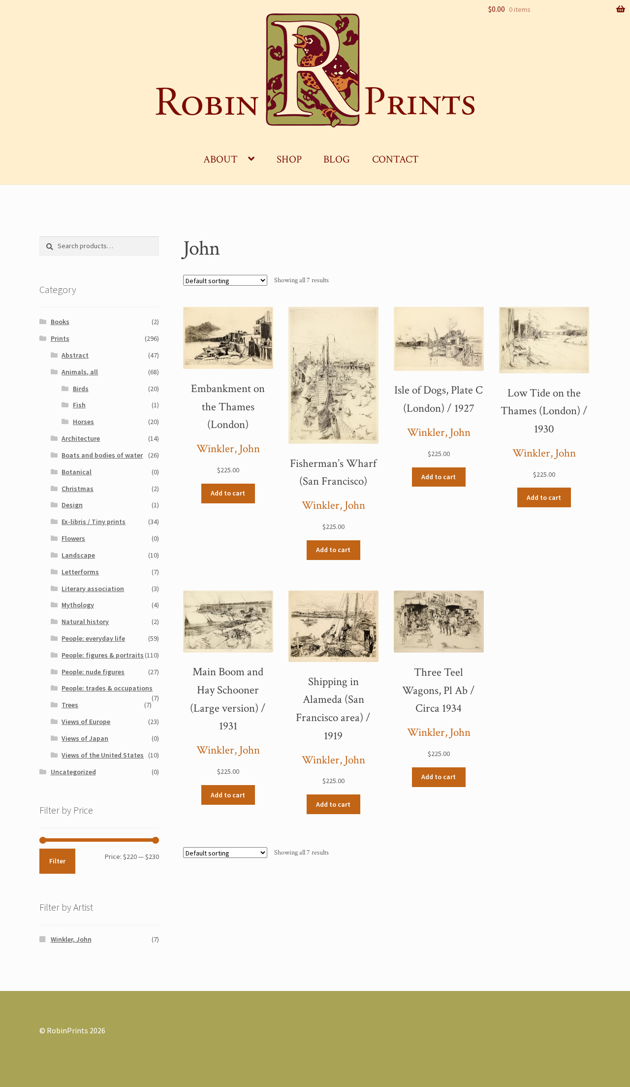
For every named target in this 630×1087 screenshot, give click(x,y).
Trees (70, 704)
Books (60, 321)
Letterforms (80, 571)
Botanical (77, 471)
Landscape (78, 555)
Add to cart (228, 493)
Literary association (93, 588)
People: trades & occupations (107, 688)
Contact (395, 159)
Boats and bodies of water (102, 455)
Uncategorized (73, 771)
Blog (336, 159)
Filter (57, 860)
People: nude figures (93, 671)
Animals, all (80, 371)
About (220, 159)
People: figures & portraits (103, 655)
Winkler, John (228, 449)
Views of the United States (103, 755)
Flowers (73, 538)
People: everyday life (93, 638)
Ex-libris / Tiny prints (94, 521)
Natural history (85, 621)
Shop (289, 159)
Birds (81, 388)
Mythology (78, 604)
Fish (79, 404)
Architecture (81, 438)
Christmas (78, 488)
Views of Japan (85, 738)
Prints (60, 338)
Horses (83, 421)
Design (72, 504)
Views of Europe (86, 721)
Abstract (75, 355)
